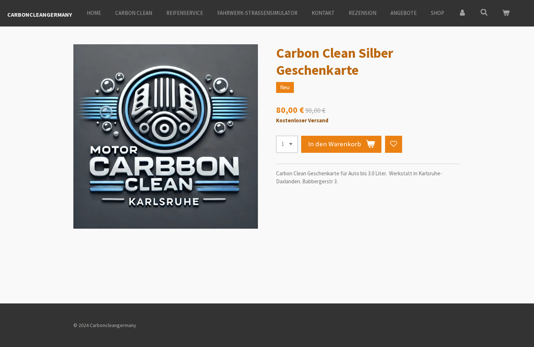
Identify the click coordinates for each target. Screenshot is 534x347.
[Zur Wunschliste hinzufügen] (393, 144)
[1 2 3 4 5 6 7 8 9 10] (287, 144)
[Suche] (484, 12)
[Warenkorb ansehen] (506, 13)
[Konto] (462, 13)
